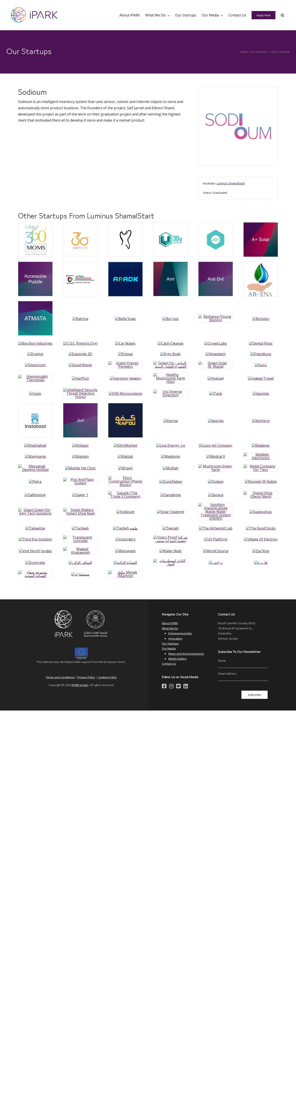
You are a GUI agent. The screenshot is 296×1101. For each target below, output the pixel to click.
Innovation (175, 638)
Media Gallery (177, 659)
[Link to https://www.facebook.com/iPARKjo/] (164, 686)
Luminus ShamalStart (231, 183)
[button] (282, 15)
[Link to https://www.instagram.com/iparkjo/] (171, 686)
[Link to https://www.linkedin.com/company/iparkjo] (185, 686)
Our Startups (258, 52)
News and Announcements (186, 654)
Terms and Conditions (60, 677)
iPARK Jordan (80, 685)
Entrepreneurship (180, 633)
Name (222, 661)
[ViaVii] (35, 224)
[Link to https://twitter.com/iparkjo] (178, 686)
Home (243, 52)
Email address (227, 673)
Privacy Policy (86, 677)
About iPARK (170, 623)
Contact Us (169, 664)
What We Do (170, 628)
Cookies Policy (107, 677)
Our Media (169, 648)
